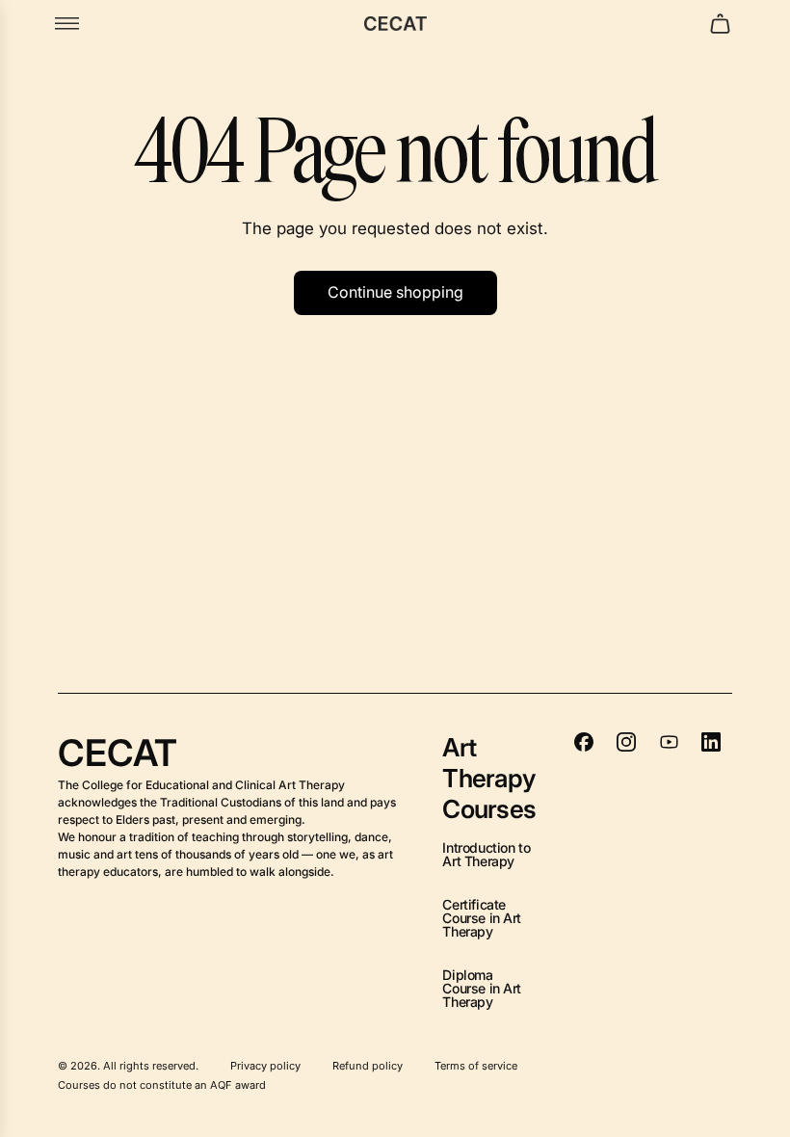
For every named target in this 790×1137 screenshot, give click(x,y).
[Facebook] (584, 742)
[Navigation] (67, 23)
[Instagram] (626, 742)
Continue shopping (395, 292)
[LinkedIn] (711, 742)
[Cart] (720, 23)
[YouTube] (668, 742)
